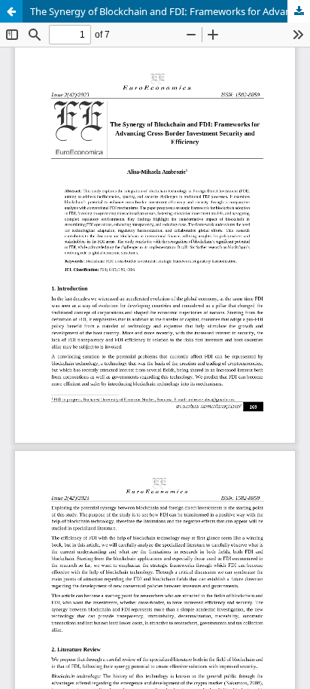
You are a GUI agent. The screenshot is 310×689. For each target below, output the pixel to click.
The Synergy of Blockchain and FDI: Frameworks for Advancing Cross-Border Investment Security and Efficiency (170, 11)
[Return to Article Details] (11, 11)
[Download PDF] (298, 11)
